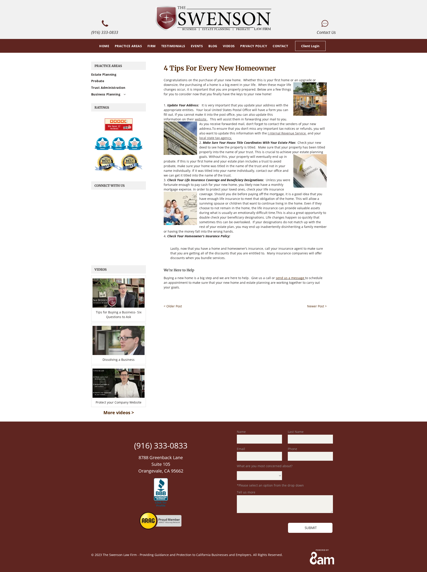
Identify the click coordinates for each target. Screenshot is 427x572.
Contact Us (326, 32)
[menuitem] (103, 46)
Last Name (296, 432)
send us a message (290, 278)
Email (241, 449)
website (200, 119)
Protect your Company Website (118, 402)
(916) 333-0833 (104, 32)
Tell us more (246, 492)
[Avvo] (103, 143)
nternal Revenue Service (288, 133)
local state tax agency (215, 138)
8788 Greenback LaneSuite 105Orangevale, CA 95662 (160, 464)
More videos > (118, 413)
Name (241, 432)
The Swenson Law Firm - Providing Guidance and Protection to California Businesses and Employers (177, 555)
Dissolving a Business (119, 359)
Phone (292, 449)
